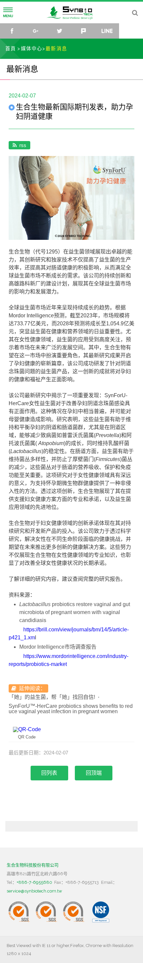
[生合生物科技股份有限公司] (71, 12)
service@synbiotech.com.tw (34, 890)
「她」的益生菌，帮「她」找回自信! (52, 697)
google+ (36, 31)
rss (22, 145)
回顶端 (94, 773)
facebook (12, 31)
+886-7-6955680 (34, 882)
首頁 (10, 48)
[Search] (134, 12)
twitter (60, 31)
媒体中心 (32, 48)
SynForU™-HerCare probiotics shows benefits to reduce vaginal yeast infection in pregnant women (71, 708)
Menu (8, 13)
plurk (83, 31)
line (107, 31)
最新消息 (56, 48)
